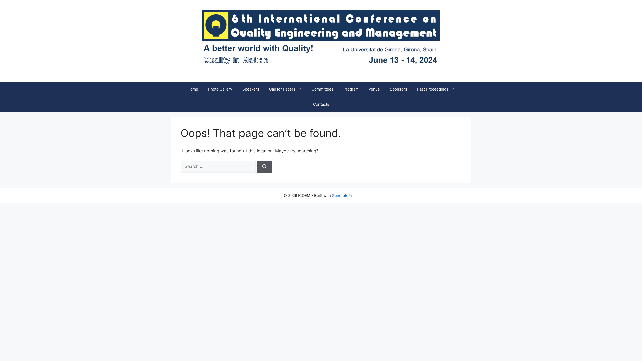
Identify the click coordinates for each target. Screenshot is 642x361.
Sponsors (398, 89)
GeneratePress (345, 195)
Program (351, 89)
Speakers (250, 89)
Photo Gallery (220, 89)
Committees (322, 89)
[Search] (264, 167)
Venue (374, 89)
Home (193, 89)
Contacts (321, 104)
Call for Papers (282, 89)
